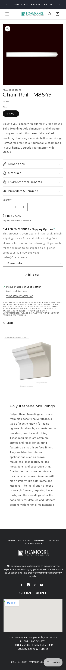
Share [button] (10, 322)
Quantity (7, 200)
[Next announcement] (59, 4)
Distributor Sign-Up (33, 543)
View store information (19, 296)
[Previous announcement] (6, 4)
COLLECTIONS (24, 540)
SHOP (10, 540)
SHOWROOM (39, 540)
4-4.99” (10, 113)
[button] (7, 14)
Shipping (7, 221)
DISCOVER (52, 540)
